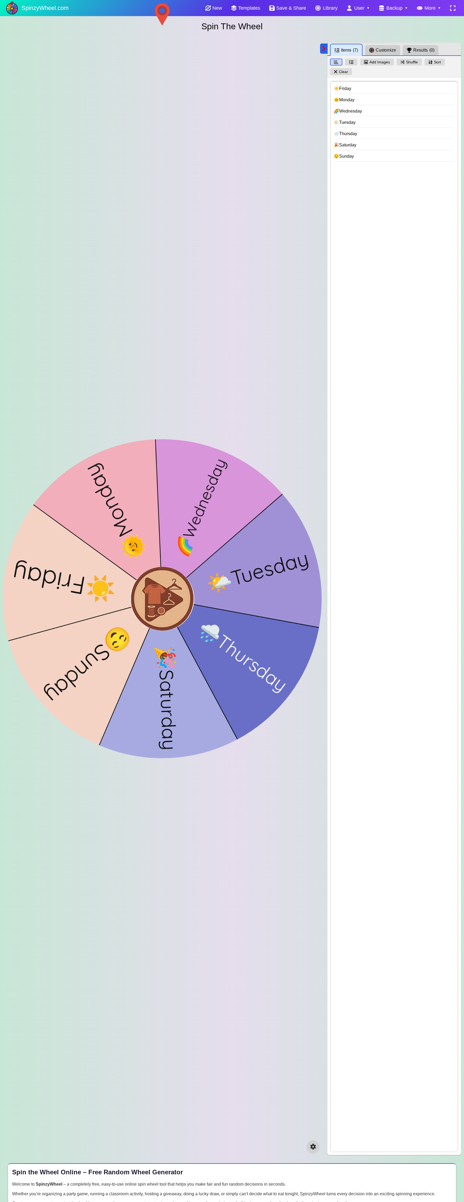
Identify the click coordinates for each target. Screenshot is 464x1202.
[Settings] (313, 1147)
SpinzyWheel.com (44, 8)
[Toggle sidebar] (324, 49)
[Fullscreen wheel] (453, 8)
